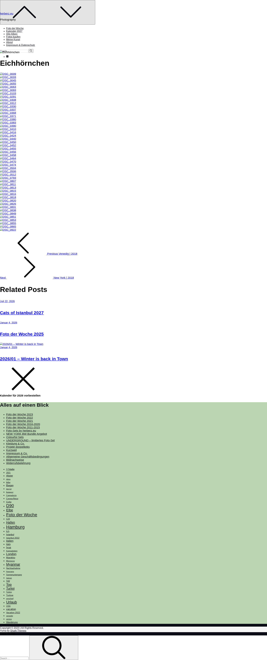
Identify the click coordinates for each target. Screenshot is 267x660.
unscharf (9, 599)
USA (8, 606)
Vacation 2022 (13, 612)
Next (37, 277)
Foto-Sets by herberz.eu (21, 430)
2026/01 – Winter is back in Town (34, 358)
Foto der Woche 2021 (19, 420)
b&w (8, 482)
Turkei (10, 588)
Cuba (8, 502)
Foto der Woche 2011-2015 (23, 427)
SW (8, 581)
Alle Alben (11, 34)
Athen (8, 479)
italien (9, 540)
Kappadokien (11, 551)
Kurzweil (11, 450)
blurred (8, 489)
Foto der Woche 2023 (19, 414)
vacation (11, 609)
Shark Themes (18, 630)
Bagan (9, 485)
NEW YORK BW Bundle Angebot (26, 433)
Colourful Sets (15, 437)
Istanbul (10, 534)
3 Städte (10, 469)
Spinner (9, 578)
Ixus (8, 547)
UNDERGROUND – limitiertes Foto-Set (30, 440)
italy (8, 544)
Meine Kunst (13, 39)
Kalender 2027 (14, 31)
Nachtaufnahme (13, 568)
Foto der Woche (15, 28)
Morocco (10, 561)
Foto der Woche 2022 (19, 417)
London (11, 554)
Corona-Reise (12, 498)
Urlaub (11, 602)
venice (9, 619)
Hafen (10, 522)
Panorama (10, 571)
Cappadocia (11, 495)
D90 (10, 505)
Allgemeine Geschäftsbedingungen (27, 456)
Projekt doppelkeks (18, 446)
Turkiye (9, 595)
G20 (8, 519)
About (9, 42)
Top (9, 585)
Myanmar (13, 564)
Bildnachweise (15, 459)
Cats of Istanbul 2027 (22, 312)
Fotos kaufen (13, 36)
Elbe (9, 510)
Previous (61, 253)
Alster (9, 475)
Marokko (10, 557)
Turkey (9, 592)
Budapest (9, 492)
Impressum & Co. (17, 453)
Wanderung (12, 622)
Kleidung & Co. (15, 443)
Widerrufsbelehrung (18, 463)
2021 (8, 472)
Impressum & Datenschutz (20, 45)
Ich (7, 531)
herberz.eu (6, 13)
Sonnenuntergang (14, 575)
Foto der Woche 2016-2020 (23, 424)
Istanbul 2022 (12, 538)
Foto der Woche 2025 (22, 334)
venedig (9, 616)
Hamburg (15, 526)
